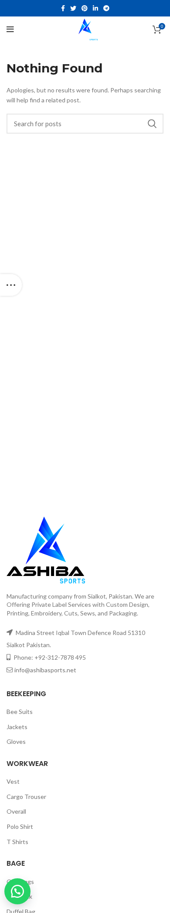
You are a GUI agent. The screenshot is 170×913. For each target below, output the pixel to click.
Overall (16, 811)
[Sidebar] (11, 285)
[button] (21, 891)
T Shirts (17, 841)
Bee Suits (20, 711)
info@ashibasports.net (45, 670)
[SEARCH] (152, 124)
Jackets (17, 726)
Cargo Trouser (26, 796)
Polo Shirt (20, 826)
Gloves (16, 741)
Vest (13, 781)
